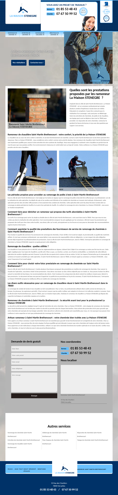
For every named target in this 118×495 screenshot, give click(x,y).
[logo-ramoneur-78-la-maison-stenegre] (66, 469)
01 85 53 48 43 (66, 9)
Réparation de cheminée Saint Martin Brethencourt (89, 434)
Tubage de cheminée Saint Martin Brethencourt (92, 440)
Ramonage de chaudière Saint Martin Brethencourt (20, 445)
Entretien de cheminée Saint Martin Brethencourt (24, 440)
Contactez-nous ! (36, 63)
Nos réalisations (19, 63)
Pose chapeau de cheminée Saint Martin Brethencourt (55, 442)
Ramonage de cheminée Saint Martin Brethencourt (20, 434)
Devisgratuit (83, 11)
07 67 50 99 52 (66, 14)
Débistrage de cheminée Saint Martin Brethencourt (54, 434)
